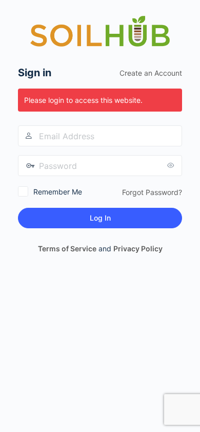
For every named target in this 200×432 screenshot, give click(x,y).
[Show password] (172, 165)
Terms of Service (67, 248)
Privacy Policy (138, 248)
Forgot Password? (152, 192)
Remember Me (57, 191)
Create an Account (150, 73)
